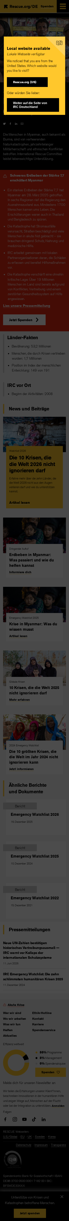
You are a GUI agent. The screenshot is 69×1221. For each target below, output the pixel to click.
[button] (27, 82)
